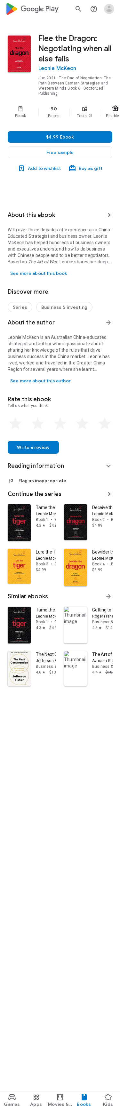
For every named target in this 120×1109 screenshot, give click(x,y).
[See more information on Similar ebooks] (108, 596)
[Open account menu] (109, 9)
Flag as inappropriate (37, 480)
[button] (90, 116)
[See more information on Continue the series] (108, 494)
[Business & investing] (64, 307)
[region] (60, 112)
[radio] (15, 423)
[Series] (20, 307)
